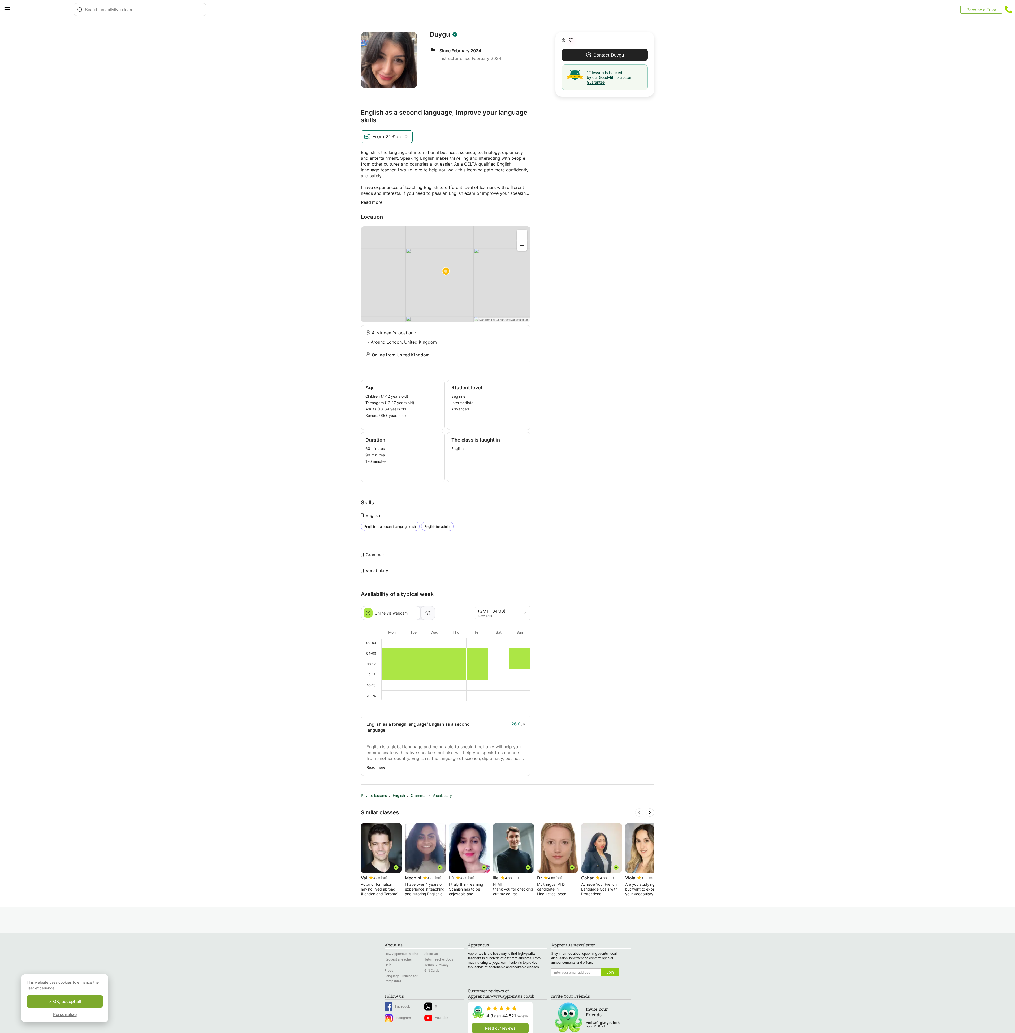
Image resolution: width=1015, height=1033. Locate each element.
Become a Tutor (981, 10)
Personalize (65, 1014)
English (373, 515)
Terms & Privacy (436, 965)
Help (388, 965)
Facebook (402, 1006)
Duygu (440, 34)
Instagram (403, 1018)
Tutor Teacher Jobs (438, 959)
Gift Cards (431, 971)
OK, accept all (66, 1001)
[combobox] (140, 9)
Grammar (375, 554)
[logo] (44, 9)
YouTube (441, 1018)
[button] (571, 40)
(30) (384, 878)
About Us (431, 954)
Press (389, 971)
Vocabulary (377, 570)
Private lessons (374, 795)
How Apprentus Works (401, 954)
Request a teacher (398, 959)
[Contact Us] (1008, 9)
